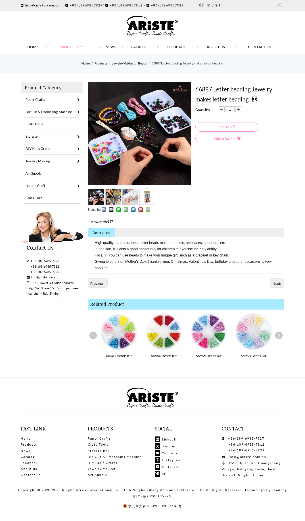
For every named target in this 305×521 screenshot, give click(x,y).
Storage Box (99, 451)
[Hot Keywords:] (280, 5)
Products (29, 444)
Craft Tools (98, 444)
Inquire (224, 127)
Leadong (279, 490)
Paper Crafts (99, 438)
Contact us (31, 475)
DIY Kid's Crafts (102, 463)
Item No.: (97, 222)
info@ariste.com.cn (42, 5)
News (26, 451)
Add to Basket (224, 138)
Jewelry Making (101, 469)
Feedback (29, 463)
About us (29, 469)
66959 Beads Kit (208, 356)
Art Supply (97, 475)
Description (101, 232)
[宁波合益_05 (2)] (152, 398)
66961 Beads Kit (119, 356)
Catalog (28, 457)
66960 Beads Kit (164, 356)
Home (26, 438)
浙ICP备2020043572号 (152, 496)
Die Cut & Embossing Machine (115, 457)
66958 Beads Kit (253, 356)
